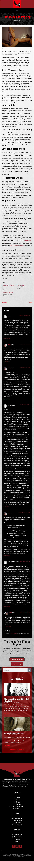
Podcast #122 (20, 285)
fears (20, 136)
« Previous (14, 749)
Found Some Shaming (7, 292)
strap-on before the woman (17, 245)
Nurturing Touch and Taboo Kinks (14, 733)
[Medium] (17, 846)
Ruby (9, 344)
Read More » (7, 713)
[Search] (29, 670)
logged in (14, 634)
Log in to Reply (7, 338)
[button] (17, 10)
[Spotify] (20, 846)
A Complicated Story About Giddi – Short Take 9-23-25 (16, 700)
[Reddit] (13, 846)
